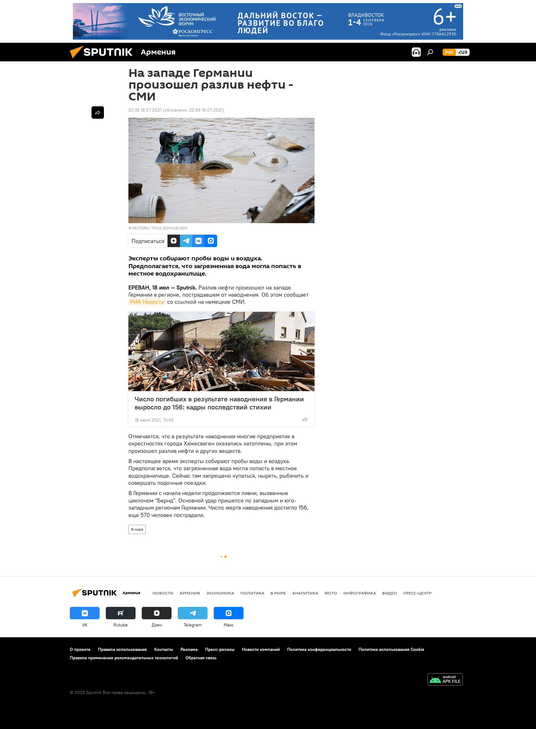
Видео (389, 593)
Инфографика (359, 593)
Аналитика (305, 593)
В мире (137, 529)
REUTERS (140, 228)
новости (163, 593)
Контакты (163, 649)
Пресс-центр (417, 593)
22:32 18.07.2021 (145, 110)
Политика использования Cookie (391, 649)
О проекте (80, 649)
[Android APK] (445, 680)
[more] (305, 419)
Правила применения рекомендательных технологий (124, 658)
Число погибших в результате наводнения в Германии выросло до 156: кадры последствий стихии (219, 403)
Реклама (189, 649)
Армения (190, 593)
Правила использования (122, 649)
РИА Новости (147, 301)
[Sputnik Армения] (103, 60)
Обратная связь (201, 658)
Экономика (220, 593)
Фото (330, 593)
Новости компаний (261, 649)
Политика (252, 593)
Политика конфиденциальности (319, 649)
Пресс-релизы (219, 649)
